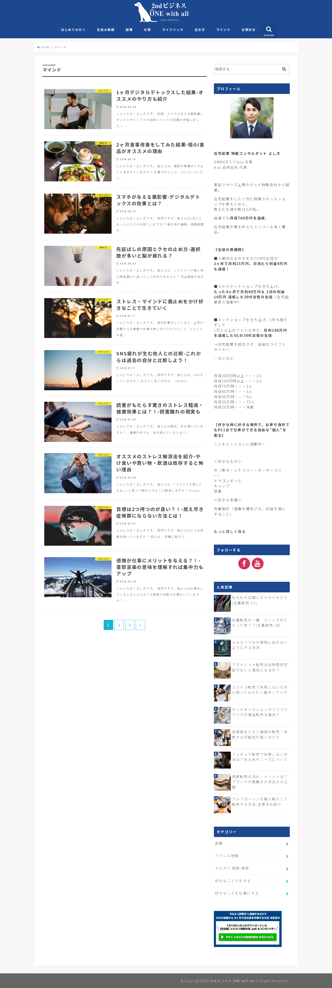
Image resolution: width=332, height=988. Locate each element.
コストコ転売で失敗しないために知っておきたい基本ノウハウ (260, 690)
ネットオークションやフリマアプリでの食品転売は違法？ (260, 712)
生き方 (200, 29)
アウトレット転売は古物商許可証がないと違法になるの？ (260, 667)
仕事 (147, 29)
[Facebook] (244, 563)
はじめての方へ (73, 29)
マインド (223, 29)
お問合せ (249, 29)
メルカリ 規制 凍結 (232, 867)
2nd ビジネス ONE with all (232, 981)
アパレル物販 (227, 855)
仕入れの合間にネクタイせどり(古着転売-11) (260, 600)
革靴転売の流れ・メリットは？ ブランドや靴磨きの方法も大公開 (260, 781)
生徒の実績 (106, 29)
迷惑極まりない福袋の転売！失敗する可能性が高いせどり (260, 734)
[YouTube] (258, 563)
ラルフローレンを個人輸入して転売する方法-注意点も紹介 (260, 801)
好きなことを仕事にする (237, 892)
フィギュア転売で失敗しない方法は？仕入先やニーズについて (260, 757)
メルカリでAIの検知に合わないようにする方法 (260, 645)
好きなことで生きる (233, 880)
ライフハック (172, 29)
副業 (129, 29)
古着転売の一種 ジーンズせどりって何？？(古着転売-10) (260, 622)
